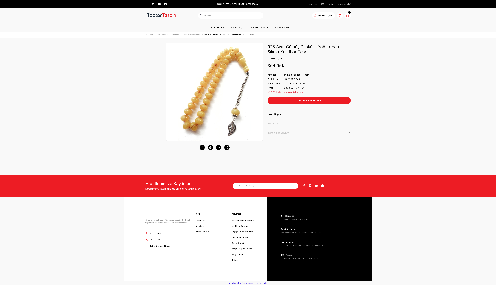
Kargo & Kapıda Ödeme (242, 249)
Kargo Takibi (237, 254)
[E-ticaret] (247, 283)
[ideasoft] (234, 283)
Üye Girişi (321, 16)
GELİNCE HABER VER (309, 100)
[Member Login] (315, 15)
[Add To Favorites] (202, 147)
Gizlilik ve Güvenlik (240, 226)
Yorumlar (273, 123)
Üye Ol (329, 16)
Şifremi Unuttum (202, 232)
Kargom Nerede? (344, 4)
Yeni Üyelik (201, 220)
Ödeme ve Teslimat (240, 237)
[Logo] (161, 15)
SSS (322, 4)
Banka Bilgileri (238, 243)
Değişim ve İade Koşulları (242, 232)
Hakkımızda (312, 4)
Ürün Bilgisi (274, 114)
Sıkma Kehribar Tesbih (297, 74)
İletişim (330, 4)
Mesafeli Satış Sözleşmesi (243, 220)
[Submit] (236, 186)
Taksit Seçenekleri (279, 132)
